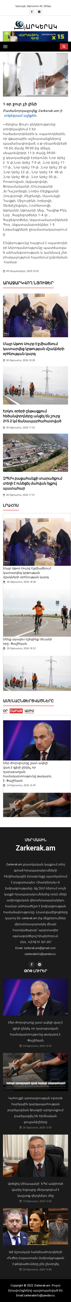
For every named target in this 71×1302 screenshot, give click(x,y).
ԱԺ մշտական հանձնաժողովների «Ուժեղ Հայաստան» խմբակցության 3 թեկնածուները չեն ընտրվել (35, 1258)
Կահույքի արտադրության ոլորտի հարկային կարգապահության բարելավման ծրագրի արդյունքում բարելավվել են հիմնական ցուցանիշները (35, 1110)
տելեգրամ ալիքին (19, 115)
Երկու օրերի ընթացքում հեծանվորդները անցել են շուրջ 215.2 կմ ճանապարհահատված (32, 416)
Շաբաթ (16, 711)
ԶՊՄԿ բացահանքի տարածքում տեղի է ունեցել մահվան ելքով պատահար (32, 483)
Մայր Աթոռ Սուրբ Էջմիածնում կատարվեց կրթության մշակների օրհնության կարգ (33, 349)
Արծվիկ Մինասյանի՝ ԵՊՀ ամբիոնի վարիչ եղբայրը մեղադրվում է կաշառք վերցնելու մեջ (35, 1189)
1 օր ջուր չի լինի (20, 104)
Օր (5, 711)
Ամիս (29, 711)
